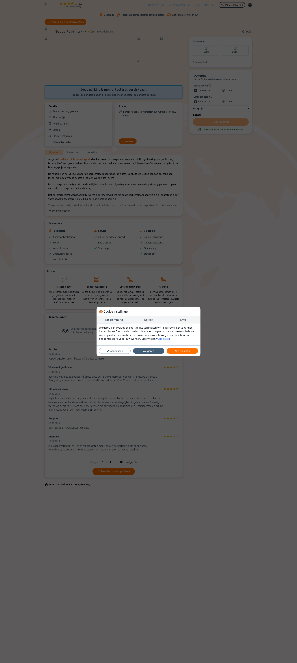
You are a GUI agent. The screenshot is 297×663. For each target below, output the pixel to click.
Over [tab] (183, 320)
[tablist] (148, 320)
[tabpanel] (148, 333)
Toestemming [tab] (114, 320)
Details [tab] (148, 320)
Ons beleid (163, 338)
